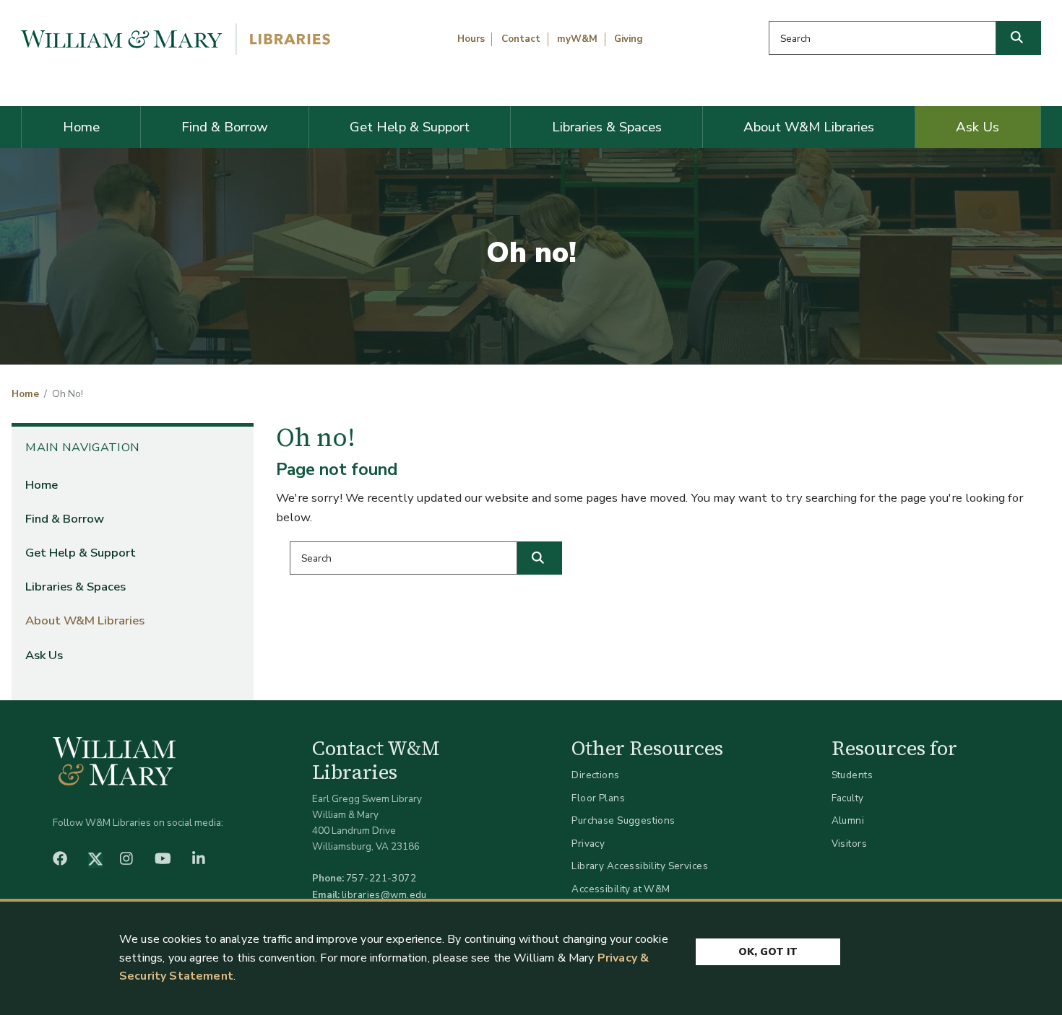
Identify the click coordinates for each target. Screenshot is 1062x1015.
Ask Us (977, 127)
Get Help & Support (410, 127)
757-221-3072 (381, 878)
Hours (471, 38)
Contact (520, 38)
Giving (628, 38)
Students (852, 775)
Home (81, 127)
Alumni (848, 820)
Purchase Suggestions (623, 820)
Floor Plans (598, 798)
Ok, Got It (768, 952)
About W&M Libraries (808, 127)
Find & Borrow (224, 127)
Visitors (849, 843)
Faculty (848, 798)
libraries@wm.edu (384, 895)
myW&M (577, 38)
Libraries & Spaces (607, 127)
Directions (595, 775)
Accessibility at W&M (620, 889)
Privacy (588, 843)
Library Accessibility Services (639, 866)
